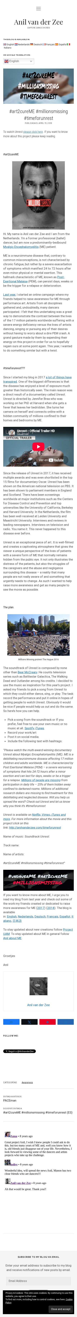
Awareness (27, 1082)
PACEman (9, 1100)
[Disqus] (38, 1174)
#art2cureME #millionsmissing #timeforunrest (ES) (38, 1112)
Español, (65, 916)
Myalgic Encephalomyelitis (21, 247)
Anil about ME (12, 938)
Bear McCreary (27, 672)
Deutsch (40, 916)
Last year (9, 294)
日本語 (17, 921)
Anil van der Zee (38, 21)
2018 (50, 908)
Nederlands (25, 916)
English (14, 61)
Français (52, 916)
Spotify (29, 728)
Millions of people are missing (41, 780)
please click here (33, 132)
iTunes (39, 728)
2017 (40, 908)
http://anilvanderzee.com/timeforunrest (35, 827)
